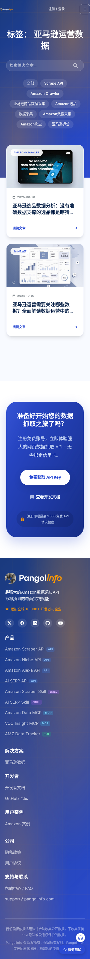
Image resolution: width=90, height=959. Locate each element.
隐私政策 (13, 852)
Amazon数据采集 (57, 114)
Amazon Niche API (27, 659)
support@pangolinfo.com (29, 898)
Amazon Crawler (45, 93)
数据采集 (26, 114)
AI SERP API (20, 680)
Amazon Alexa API (26, 670)
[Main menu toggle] (85, 9)
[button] (56, 9)
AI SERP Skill (22, 702)
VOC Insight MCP (26, 723)
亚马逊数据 (15, 762)
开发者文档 (15, 787)
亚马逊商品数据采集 (29, 104)
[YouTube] (60, 623)
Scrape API (53, 83)
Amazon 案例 (17, 823)
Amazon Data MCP (28, 712)
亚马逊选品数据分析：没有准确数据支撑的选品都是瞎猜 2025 (43, 212)
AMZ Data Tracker (27, 733)
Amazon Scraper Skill (31, 691)
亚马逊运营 (61, 124)
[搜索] (76, 65)
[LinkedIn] (35, 623)
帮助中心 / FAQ (19, 888)
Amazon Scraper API (29, 648)
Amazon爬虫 (31, 124)
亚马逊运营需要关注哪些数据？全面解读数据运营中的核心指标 (43, 311)
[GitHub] (47, 623)
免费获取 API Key (45, 477)
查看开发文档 (48, 496)
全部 (30, 83)
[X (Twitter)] (9, 623)
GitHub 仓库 (16, 798)
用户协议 (13, 862)
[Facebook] (22, 623)
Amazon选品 (65, 104)
